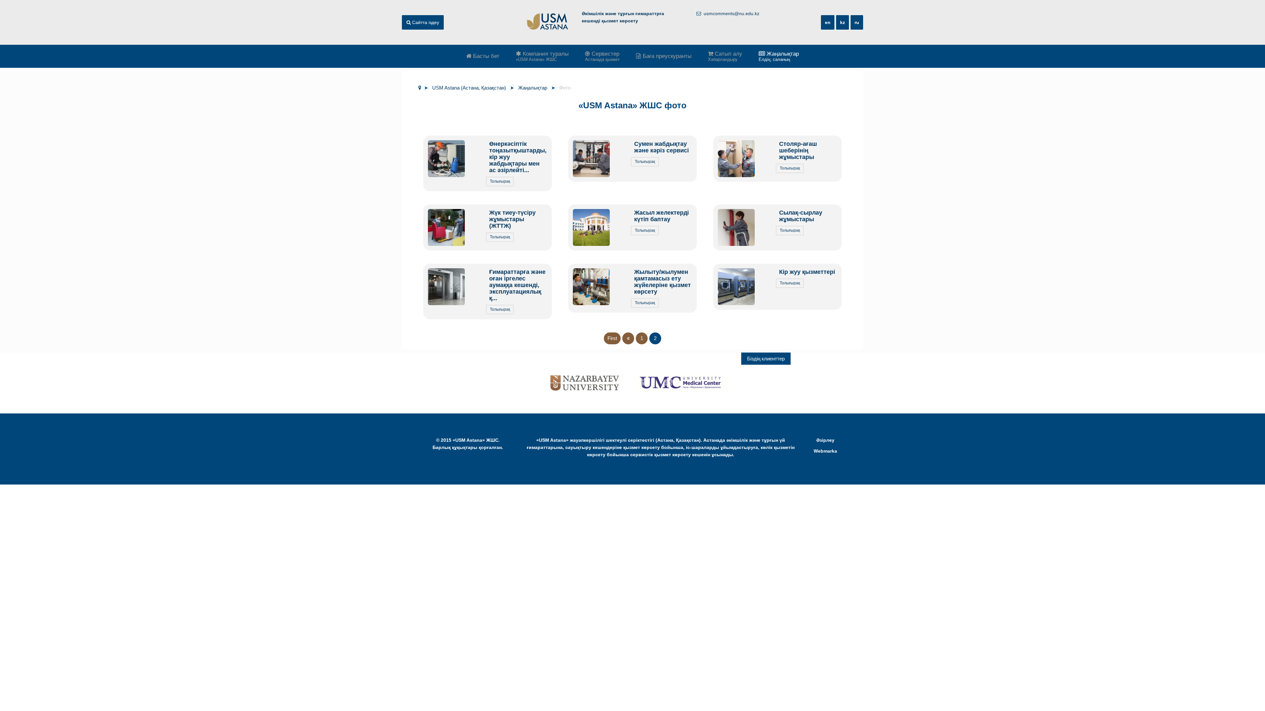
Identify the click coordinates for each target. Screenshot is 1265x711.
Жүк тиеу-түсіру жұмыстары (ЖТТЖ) (512, 219)
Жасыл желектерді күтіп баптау (661, 216)
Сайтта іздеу (425, 22)
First (612, 338)
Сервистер (602, 56)
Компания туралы (542, 56)
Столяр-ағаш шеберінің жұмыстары (798, 150)
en (827, 22)
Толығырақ (500, 181)
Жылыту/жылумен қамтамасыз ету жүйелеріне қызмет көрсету (662, 282)
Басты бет (485, 56)
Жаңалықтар (779, 56)
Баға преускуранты (666, 56)
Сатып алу (725, 56)
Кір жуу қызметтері (807, 272)
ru (857, 22)
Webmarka (825, 451)
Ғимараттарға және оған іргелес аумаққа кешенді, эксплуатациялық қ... (517, 285)
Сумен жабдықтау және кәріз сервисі (661, 147)
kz (842, 22)
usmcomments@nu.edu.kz (731, 13)
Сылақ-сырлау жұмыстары (800, 216)
